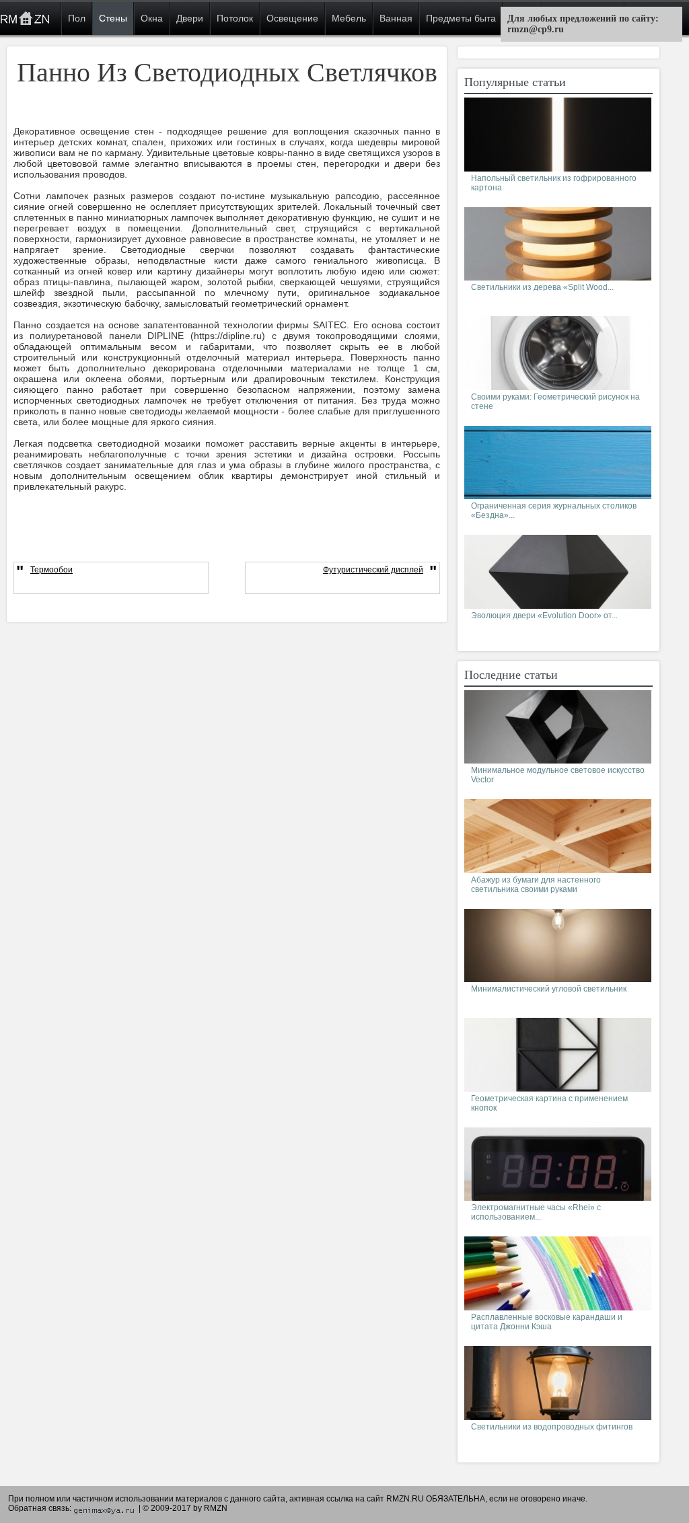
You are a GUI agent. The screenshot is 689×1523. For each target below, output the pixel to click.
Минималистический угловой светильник (548, 989)
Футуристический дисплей (373, 569)
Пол (76, 18)
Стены (113, 18)
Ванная (395, 18)
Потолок (235, 18)
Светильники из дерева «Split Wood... (542, 287)
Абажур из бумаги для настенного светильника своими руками (536, 884)
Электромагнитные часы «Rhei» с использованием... (536, 1212)
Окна (152, 18)
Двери (189, 18)
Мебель (349, 18)
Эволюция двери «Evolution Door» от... (544, 615)
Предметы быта (461, 18)
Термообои (51, 569)
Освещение (292, 18)
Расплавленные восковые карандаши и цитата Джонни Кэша (546, 1321)
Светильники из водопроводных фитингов (551, 1427)
